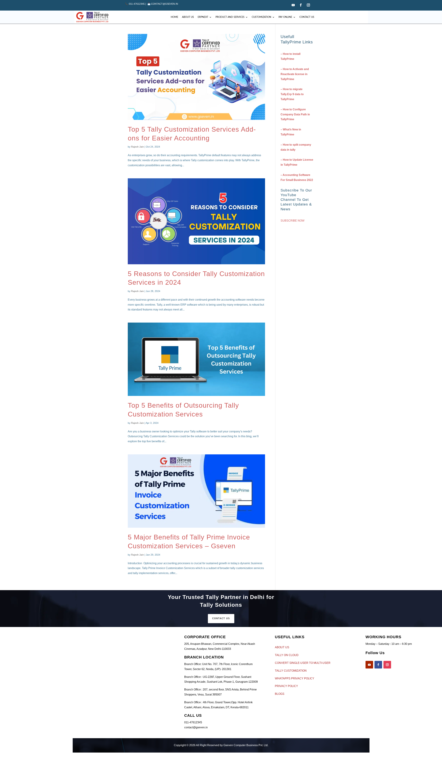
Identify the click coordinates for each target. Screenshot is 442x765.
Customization (261, 17)
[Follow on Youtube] (293, 5)
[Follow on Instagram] (308, 5)
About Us (188, 17)
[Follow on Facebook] (301, 5)
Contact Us (306, 17)
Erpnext (203, 17)
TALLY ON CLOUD (287, 655)
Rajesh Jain (137, 146)
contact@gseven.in (164, 3)
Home (174, 17)
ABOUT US (282, 647)
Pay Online (285, 17)
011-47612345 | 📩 (138, 3)
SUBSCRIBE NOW (292, 220)
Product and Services (229, 17)
